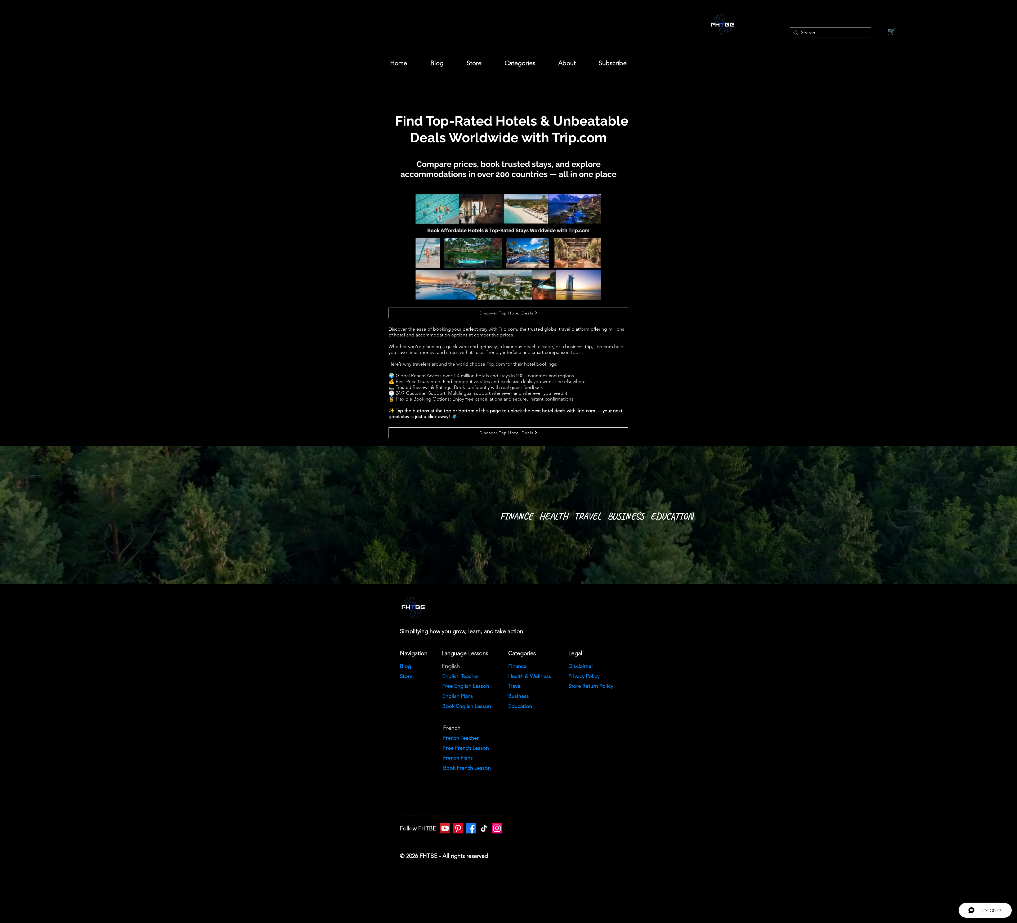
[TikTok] (484, 828)
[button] (520, 63)
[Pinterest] (458, 828)
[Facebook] (471, 828)
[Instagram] (497, 828)
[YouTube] (445, 828)
